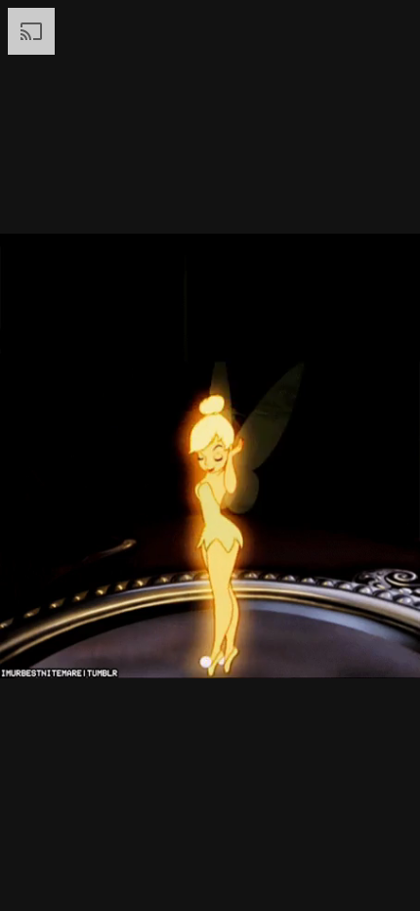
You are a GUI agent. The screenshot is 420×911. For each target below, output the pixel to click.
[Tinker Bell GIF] (210, 455)
